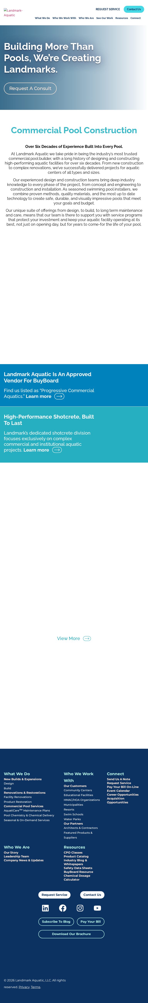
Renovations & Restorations (24, 792)
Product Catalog (76, 856)
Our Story (11, 852)
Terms (35, 987)
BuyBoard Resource (78, 872)
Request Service (119, 783)
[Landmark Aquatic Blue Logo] (16, 12)
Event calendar (118, 791)
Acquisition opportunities (117, 800)
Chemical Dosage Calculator (77, 877)
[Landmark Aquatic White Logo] (125, 983)
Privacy (24, 987)
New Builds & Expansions (23, 779)
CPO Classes (73, 852)
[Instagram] (80, 908)
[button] (56, 922)
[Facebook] (62, 908)
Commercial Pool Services (23, 806)
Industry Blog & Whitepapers (75, 862)
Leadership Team (16, 856)
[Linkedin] (45, 908)
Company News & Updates (24, 860)
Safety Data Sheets (78, 868)
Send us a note (118, 779)
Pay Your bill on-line (123, 787)
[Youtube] (97, 908)
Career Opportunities (123, 794)
